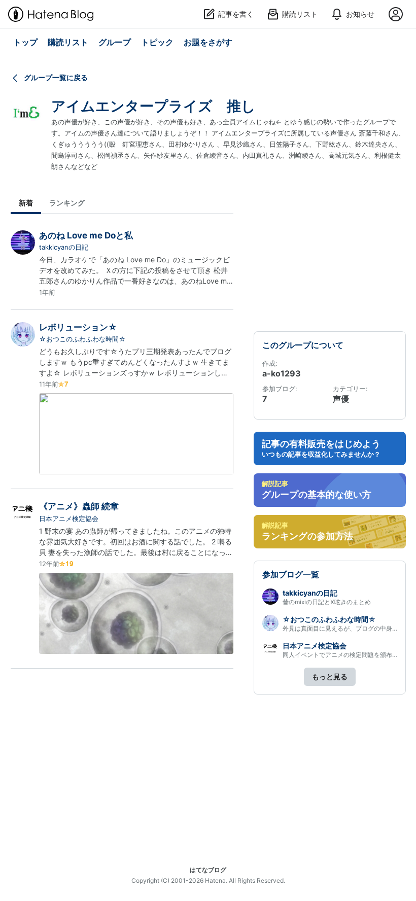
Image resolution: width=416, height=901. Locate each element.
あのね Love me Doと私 (86, 235)
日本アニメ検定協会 (68, 518)
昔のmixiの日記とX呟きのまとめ (327, 602)
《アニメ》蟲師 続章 (79, 506)
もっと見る (330, 676)
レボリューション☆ (78, 327)
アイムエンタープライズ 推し (153, 106)
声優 (341, 399)
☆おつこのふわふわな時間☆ (82, 339)
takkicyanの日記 (63, 247)
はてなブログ (208, 870)
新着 (26, 202)
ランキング (67, 202)
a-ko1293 (281, 373)
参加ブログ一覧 (290, 574)
